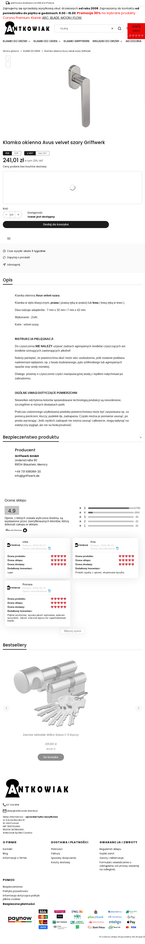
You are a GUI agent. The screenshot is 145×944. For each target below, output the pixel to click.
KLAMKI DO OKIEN (31, 51)
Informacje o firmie (15, 858)
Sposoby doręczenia (63, 858)
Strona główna (11, 51)
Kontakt (7, 849)
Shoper (139, 936)
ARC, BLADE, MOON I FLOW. (62, 18)
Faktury (55, 853)
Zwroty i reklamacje (112, 858)
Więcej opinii (72, 631)
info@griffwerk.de (27, 476)
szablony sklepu (109, 936)
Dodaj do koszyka (56, 224)
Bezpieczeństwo (13, 886)
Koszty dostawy (60, 862)
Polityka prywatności (15, 891)
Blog (5, 853)
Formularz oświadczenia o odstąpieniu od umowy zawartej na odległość (119, 866)
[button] (119, 28)
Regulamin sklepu (110, 849)
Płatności (56, 849)
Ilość (5, 208)
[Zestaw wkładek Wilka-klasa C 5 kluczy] (51, 693)
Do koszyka (51, 757)
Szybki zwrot (107, 853)
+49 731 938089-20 (28, 472)
